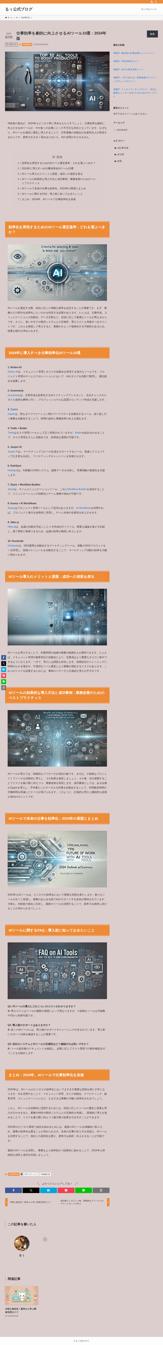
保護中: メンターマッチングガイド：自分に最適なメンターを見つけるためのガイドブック (135, 93)
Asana (11, 508)
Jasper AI (13, 451)
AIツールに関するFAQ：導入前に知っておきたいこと (52, 193)
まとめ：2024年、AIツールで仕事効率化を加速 (49, 199)
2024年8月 (122, 130)
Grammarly (14, 395)
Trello (11, 432)
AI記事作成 (27, 44)
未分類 (120, 154)
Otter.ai (12, 526)
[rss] (152, 1)
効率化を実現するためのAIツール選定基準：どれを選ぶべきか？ (59, 163)
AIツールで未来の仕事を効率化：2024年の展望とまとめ (54, 188)
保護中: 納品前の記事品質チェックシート (134, 53)
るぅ (22, 1255)
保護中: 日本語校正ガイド (126, 61)
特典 (119, 161)
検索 (152, 34)
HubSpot (13, 470)
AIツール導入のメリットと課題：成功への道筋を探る (52, 173)
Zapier (14, 409)
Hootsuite (13, 545)
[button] (13, 1190)
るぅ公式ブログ (19, 9)
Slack (11, 489)
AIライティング (31, 1174)
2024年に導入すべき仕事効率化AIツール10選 (48, 168)
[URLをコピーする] (101, 1190)
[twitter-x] (45, 1239)
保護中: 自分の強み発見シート (128, 69)
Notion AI (13, 371)
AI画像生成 (45, 1174)
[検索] (156, 1)
